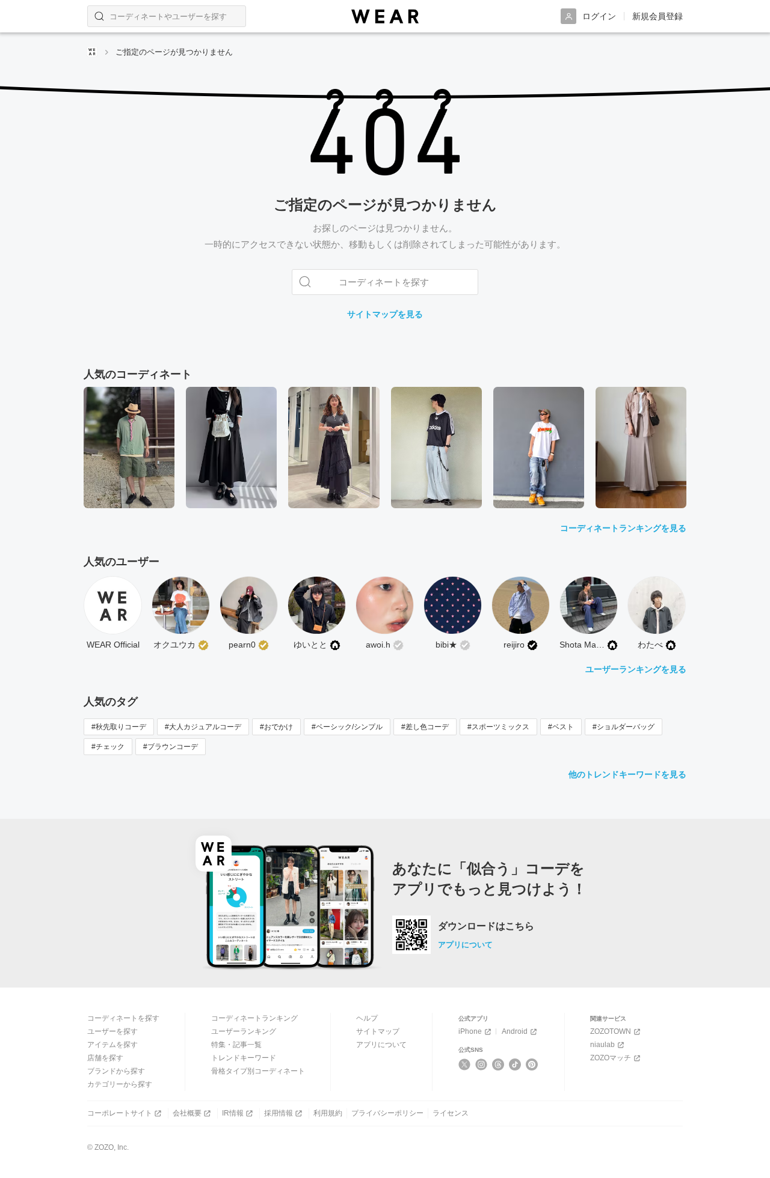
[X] (464, 1064)
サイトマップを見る (385, 314)
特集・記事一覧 (236, 1044)
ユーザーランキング (243, 1031)
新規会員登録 (657, 16)
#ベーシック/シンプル (347, 727)
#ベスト (561, 727)
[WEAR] (385, 16)
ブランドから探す (116, 1071)
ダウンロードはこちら (486, 926)
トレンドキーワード (243, 1058)
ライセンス (451, 1113)
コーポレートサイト (119, 1113)
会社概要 (187, 1113)
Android (515, 1031)
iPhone (470, 1031)
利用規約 (327, 1113)
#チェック (108, 746)
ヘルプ (367, 1018)
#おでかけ (276, 727)
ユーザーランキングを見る (635, 669)
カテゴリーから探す (119, 1084)
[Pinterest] (532, 1064)
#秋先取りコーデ (118, 727)
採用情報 (278, 1113)
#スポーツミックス (498, 727)
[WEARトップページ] (92, 51)
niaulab (602, 1044)
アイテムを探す (112, 1044)
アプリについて (465, 945)
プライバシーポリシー (387, 1113)
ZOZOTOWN (610, 1031)
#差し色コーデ (425, 727)
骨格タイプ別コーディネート (258, 1071)
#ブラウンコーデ (170, 746)
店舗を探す (105, 1058)
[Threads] (498, 1064)
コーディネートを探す (123, 1018)
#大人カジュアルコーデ (203, 727)
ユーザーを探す (112, 1031)
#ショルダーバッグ (623, 727)
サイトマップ (377, 1031)
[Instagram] (481, 1064)
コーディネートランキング (254, 1018)
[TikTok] (515, 1064)
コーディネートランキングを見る (623, 528)
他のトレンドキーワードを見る (627, 774)
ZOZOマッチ (610, 1058)
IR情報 (233, 1113)
